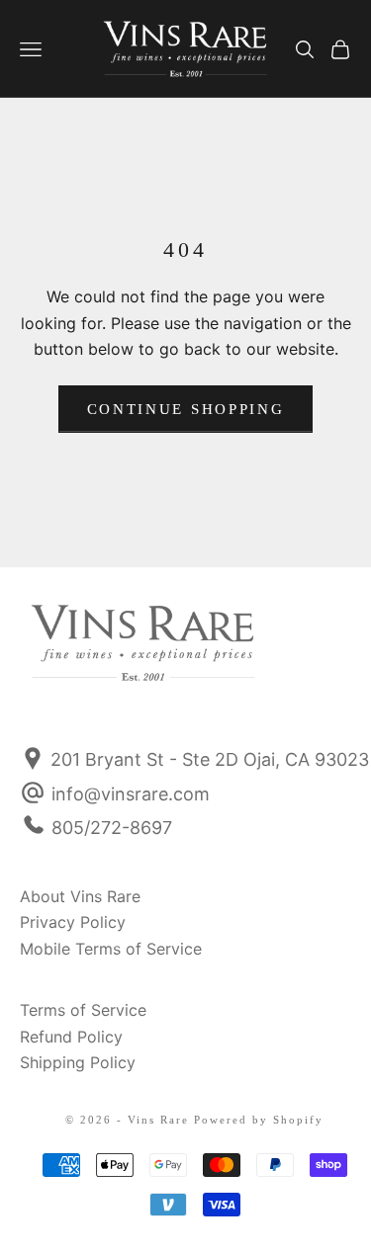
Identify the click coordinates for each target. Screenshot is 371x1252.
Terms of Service (83, 1010)
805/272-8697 (111, 827)
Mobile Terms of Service (111, 949)
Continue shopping (186, 409)
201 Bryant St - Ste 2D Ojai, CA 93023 (207, 759)
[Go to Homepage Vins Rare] (72, 656)
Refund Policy (71, 1036)
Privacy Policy (73, 922)
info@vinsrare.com (130, 794)
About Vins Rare (80, 896)
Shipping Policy (78, 1062)
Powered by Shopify (259, 1120)
